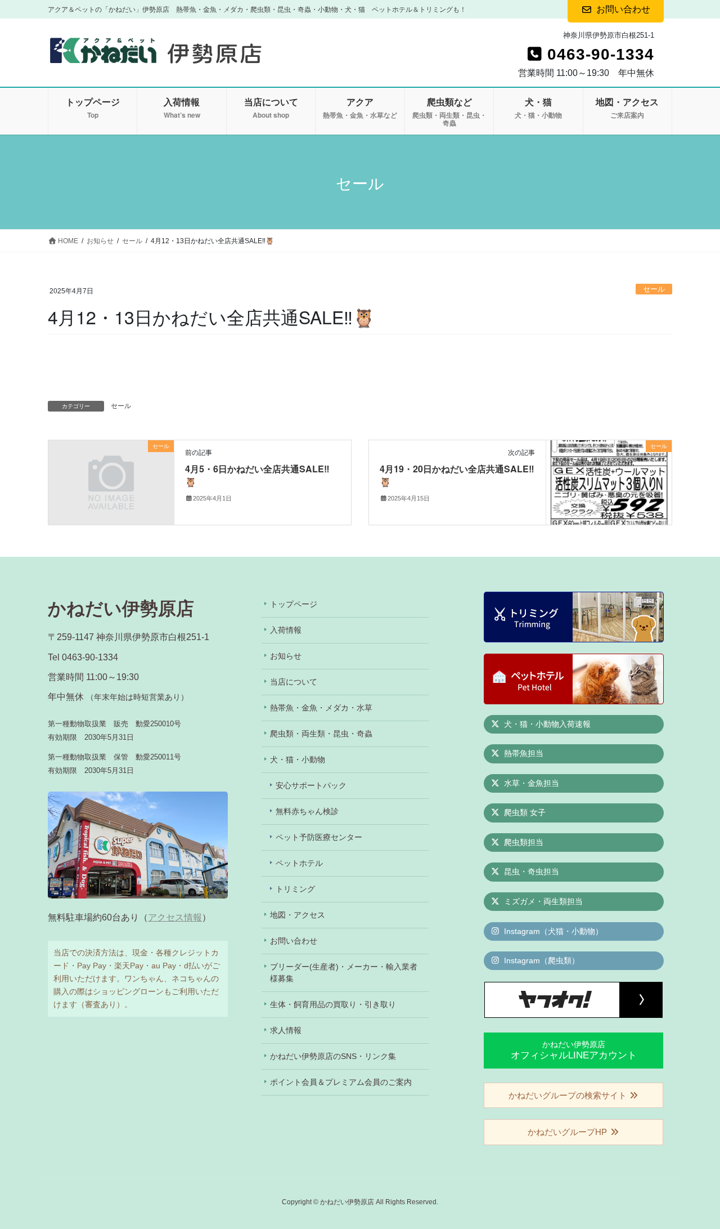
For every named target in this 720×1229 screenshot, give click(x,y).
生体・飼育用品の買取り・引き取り (333, 1004)
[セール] (111, 479)
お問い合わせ (293, 940)
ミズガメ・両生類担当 (542, 901)
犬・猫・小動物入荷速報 (546, 724)
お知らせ (286, 655)
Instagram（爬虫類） (540, 960)
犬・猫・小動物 (297, 759)
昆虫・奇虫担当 (530, 871)
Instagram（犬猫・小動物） (552, 931)
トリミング (295, 888)
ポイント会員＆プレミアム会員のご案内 (341, 1082)
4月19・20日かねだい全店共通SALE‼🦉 (457, 475)
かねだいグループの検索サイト (568, 1095)
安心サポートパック (311, 785)
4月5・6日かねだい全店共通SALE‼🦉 (257, 475)
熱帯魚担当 (522, 753)
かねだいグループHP (568, 1132)
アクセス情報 (175, 917)
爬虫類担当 (522, 842)
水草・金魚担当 (530, 783)
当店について (293, 681)
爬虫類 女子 (524, 812)
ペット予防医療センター (319, 837)
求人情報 (286, 1030)
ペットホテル (299, 863)
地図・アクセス (297, 914)
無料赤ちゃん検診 (307, 811)
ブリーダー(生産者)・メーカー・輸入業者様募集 (343, 972)
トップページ (293, 604)
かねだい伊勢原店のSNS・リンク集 (333, 1056)
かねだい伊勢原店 (574, 1050)
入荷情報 (286, 629)
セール (654, 289)
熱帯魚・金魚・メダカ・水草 (321, 707)
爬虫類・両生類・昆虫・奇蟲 (321, 733)
